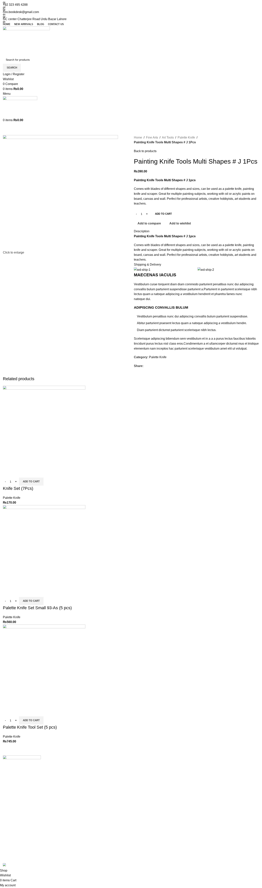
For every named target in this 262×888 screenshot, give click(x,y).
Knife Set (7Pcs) (18, 488)
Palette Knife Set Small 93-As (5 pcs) (37, 607)
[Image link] (22, 768)
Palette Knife (11, 497)
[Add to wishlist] (28, 473)
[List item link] (22, 820)
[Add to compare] (7, 473)
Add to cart (163, 213)
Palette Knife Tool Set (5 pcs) (30, 727)
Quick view (18, 473)
